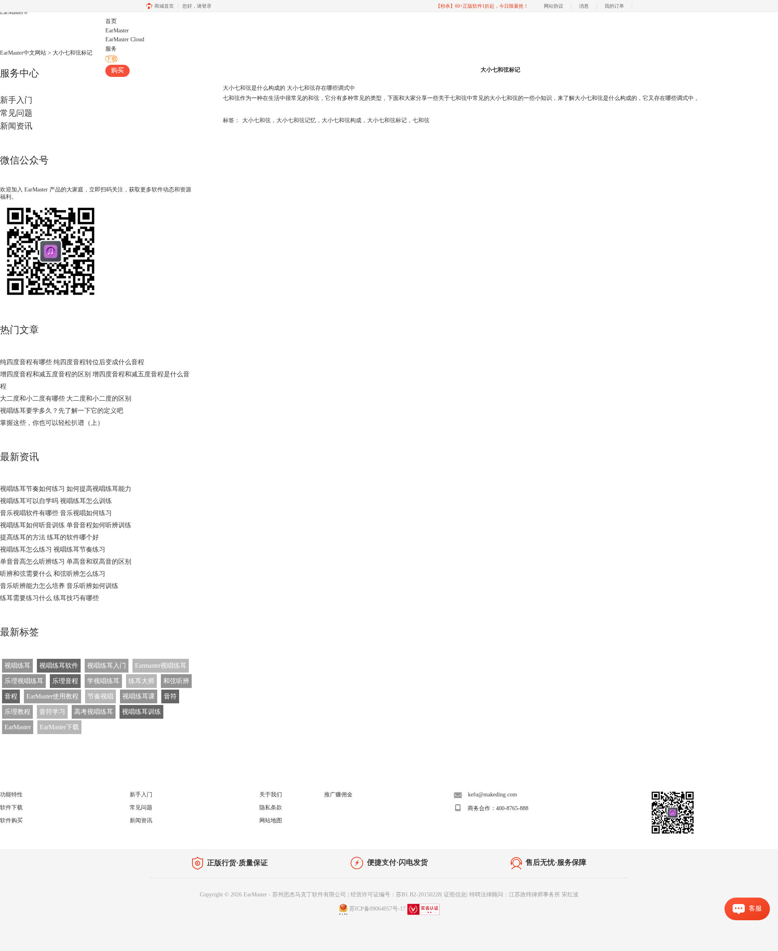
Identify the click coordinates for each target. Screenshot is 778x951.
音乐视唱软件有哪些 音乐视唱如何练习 (56, 512)
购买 (117, 70)
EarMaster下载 (59, 727)
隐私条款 (270, 808)
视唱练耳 (17, 665)
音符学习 (52, 711)
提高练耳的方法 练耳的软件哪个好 (49, 537)
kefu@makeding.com (492, 795)
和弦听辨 (176, 680)
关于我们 (270, 795)
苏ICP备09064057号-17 (377, 909)
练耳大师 (141, 680)
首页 (111, 21)
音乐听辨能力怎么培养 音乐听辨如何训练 (59, 585)
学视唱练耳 (103, 680)
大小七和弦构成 (341, 120)
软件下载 (11, 808)
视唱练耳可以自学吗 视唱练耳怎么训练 (56, 500)
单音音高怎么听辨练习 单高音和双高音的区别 (65, 561)
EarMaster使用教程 (52, 696)
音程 (10, 696)
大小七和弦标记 (387, 120)
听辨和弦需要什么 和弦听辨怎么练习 (52, 573)
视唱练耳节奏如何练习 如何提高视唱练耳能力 (65, 488)
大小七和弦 (256, 120)
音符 (170, 696)
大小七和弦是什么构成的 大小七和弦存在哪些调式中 (289, 88)
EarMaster (14, 12)
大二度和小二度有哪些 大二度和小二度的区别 (65, 398)
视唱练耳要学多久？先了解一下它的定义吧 (61, 410)
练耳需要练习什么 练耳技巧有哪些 (49, 597)
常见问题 (16, 112)
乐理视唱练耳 (23, 680)
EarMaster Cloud (124, 39)
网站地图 (270, 820)
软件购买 (11, 820)
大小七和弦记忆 (296, 120)
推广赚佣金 (338, 795)
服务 (111, 49)
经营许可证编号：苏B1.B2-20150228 (396, 895)
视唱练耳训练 (141, 711)
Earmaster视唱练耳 (160, 665)
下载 (111, 59)
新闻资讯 (16, 125)
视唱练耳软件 (58, 665)
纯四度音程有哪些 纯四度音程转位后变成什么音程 (72, 362)
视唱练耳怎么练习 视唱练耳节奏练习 (52, 549)
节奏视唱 (100, 696)
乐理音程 (65, 680)
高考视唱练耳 (93, 711)
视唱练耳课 (138, 696)
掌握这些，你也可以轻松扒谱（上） (52, 422)
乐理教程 (17, 711)
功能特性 (11, 795)
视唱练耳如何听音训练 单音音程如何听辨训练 (65, 525)
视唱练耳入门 (106, 665)
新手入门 (16, 100)
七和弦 (421, 120)
